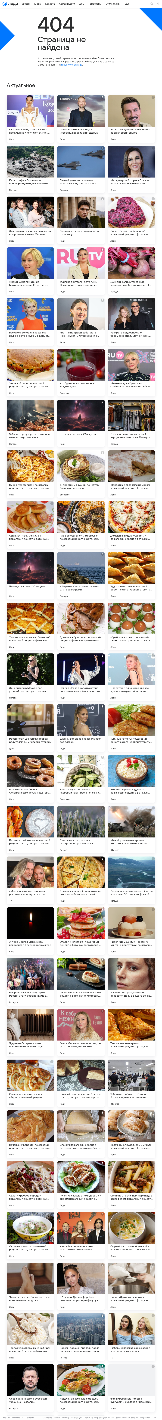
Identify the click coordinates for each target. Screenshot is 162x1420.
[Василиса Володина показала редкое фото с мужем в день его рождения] (30, 322)
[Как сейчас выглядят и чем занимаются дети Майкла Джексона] (81, 1235)
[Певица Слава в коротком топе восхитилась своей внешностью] (81, 677)
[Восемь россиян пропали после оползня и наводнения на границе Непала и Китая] (81, 1337)
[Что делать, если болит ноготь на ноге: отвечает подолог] (30, 1286)
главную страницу (71, 64)
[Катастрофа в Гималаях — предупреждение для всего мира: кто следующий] (30, 169)
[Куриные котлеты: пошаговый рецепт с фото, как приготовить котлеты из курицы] (131, 728)
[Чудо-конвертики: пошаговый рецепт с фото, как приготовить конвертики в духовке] (131, 576)
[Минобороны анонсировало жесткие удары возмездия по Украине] (131, 829)
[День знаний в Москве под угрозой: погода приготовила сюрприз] (30, 677)
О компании (17, 1418)
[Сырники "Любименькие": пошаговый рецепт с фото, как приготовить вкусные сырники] (30, 525)
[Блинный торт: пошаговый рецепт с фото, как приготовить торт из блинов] (81, 1083)
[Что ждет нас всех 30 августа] (30, 576)
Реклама (30, 1418)
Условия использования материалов (133, 1418)
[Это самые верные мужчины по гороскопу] (81, 220)
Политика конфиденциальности (99, 1418)
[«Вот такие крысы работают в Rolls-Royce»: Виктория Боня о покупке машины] (81, 322)
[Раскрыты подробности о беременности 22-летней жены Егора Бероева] (131, 322)
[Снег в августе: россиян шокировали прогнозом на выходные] (81, 829)
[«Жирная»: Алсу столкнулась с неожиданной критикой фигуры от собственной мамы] (30, 119)
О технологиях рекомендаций (68, 1418)
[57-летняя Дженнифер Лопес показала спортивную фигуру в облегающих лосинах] (81, 1286)
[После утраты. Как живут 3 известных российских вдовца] (81, 119)
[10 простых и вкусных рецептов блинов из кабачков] (81, 474)
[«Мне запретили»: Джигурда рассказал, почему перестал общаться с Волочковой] (30, 880)
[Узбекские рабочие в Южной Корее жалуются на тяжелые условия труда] (131, 1083)
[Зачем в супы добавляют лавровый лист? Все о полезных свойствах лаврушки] (81, 779)
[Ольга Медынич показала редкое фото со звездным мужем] (81, 1032)
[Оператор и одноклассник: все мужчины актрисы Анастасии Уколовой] (131, 677)
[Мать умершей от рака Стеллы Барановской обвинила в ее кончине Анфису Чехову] (131, 169)
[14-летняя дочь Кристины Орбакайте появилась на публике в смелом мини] (131, 372)
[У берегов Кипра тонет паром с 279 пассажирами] (81, 576)
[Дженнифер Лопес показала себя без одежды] (81, 728)
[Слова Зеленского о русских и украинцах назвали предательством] (30, 1388)
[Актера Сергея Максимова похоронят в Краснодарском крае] (30, 931)
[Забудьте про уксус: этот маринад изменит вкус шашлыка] (30, 423)
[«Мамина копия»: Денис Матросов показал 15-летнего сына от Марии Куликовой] (30, 271)
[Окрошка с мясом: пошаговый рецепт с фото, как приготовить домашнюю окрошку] (30, 1235)
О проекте (47, 1418)
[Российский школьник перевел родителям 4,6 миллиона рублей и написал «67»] (30, 728)
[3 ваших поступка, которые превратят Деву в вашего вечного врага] (131, 982)
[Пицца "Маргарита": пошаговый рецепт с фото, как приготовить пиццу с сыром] (30, 474)
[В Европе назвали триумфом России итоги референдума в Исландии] (30, 982)
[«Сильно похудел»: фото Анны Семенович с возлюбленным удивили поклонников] (81, 271)
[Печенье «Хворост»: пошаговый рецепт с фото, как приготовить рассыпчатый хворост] (30, 1134)
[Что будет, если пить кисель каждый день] (81, 372)
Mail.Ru (6, 1418)
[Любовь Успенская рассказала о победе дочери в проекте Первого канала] (131, 1337)
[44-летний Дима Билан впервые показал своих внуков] (131, 119)
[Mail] (5, 4)
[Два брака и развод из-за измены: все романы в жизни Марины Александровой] (30, 220)
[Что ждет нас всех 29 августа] (81, 423)
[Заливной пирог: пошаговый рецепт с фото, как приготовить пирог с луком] (30, 372)
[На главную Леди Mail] (12, 4)
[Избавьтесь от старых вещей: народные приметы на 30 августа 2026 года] (131, 423)
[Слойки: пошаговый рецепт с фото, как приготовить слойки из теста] (81, 1134)
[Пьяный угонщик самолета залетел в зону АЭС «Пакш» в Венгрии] (81, 169)
